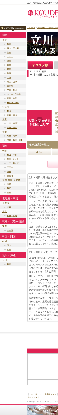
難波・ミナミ (13, 159)
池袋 (9, 73)
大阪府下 (11, 176)
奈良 (9, 192)
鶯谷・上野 (12, 81)
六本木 (10, 56)
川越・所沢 (12, 127)
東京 (4, 40)
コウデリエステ (36, 394)
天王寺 (10, 167)
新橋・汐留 (12, 98)
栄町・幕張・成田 (15, 140)
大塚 (9, 77)
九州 (4, 260)
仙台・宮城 (12, 215)
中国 (4, 241)
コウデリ (31, 27)
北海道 (5, 203)
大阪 (4, 150)
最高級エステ (50, 394)
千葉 (4, 131)
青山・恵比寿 (13, 48)
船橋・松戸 (12, 136)
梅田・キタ (12, 155)
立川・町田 (12, 90)
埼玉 (4, 119)
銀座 (9, 69)
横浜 (9, 111)
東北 (4, 211)
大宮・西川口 (13, 123)
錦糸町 (10, 86)
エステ (39, 151)
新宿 (9, 52)
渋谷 (9, 44)
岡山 (9, 245)
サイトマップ (33, 397)
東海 (4, 226)
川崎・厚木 (12, 115)
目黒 (9, 65)
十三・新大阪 (13, 163)
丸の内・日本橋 (14, 94)
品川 (9, 60)
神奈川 (5, 106)
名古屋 (10, 230)
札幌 (9, 207)
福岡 (9, 264)
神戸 (9, 188)
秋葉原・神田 (13, 102)
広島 (9, 249)
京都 (9, 184)
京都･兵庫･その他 (11, 179)
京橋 (9, 171)
